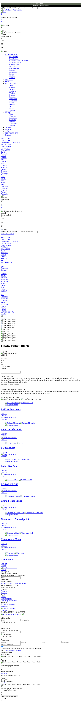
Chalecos (12, 91)
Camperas (12, 87)
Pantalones (13, 99)
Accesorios (13, 72)
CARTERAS (13, 59)
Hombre (8, 135)
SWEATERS (13, 57)
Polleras (12, 104)
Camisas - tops (14, 64)
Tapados (12, 89)
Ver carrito (4, 673)
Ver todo (12, 78)
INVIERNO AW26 (11, 55)
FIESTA (8, 129)
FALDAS (12, 66)
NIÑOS (7, 131)
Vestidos (12, 76)
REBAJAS (9, 80)
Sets (10, 106)
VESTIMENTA (10, 83)
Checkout (4, 683)
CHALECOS (14, 68)
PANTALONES (15, 62)
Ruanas (11, 74)
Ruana (11, 102)
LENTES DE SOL (11, 133)
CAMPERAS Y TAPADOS (19, 60)
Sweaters (12, 97)
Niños (11, 108)
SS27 (7, 81)
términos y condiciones (13, 650)
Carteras (8, 127)
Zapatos (12, 70)
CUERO (8, 112)
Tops (11, 85)
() (3, 14)
